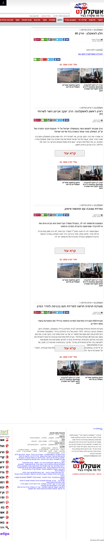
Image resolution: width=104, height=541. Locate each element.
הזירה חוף (37, 484)
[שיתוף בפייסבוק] (65, 40)
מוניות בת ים (60, 484)
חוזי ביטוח (40, 472)
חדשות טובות (51, 468)
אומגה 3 (27, 481)
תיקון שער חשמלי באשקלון (56, 469)
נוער (56, 451)
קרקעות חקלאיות (47, 487)
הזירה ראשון (29, 484)
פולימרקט (33, 472)
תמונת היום (43, 441)
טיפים (43, 459)
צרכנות (51, 434)
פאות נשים (50, 482)
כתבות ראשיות (24, 450)
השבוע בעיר (70, 20)
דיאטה (62, 466)
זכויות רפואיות (46, 477)
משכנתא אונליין (24, 474)
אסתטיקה (22, 477)
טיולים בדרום (48, 464)
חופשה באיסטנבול (58, 477)
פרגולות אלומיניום (51, 489)
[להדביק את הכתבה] (43, 60)
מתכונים (21, 464)
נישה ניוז (62, 463)
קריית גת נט (25, 487)
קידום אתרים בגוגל (58, 456)
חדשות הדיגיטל (24, 456)
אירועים (34, 441)
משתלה (43, 484)
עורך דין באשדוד (34, 487)
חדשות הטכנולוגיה (52, 463)
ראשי (100, 20)
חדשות (92, 20)
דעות (63, 450)
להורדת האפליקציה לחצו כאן (90, 54)
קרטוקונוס (27, 459)
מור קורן (50, 466)
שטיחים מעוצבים (45, 481)
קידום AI (21, 458)
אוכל (63, 434)
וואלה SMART (31, 477)
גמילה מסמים (52, 474)
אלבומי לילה (54, 441)
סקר (45, 20)
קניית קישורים (60, 454)
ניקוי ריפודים (51, 484)
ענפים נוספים (45, 448)
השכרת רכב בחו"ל (37, 454)
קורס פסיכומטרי (30, 464)
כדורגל (62, 448)
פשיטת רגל (43, 466)
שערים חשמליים (59, 459)
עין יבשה (61, 472)
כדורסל (55, 448)
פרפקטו (33, 474)
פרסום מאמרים (49, 454)
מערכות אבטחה (46, 485)
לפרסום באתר (34, 16)
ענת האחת (27, 20)
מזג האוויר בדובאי (52, 472)
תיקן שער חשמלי (59, 487)
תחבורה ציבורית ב (53, 453)
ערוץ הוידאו (86, 30)
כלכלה (44, 438)
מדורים (62, 451)
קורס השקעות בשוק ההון (37, 468)
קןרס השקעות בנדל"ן (24, 466)
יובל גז (54, 481)
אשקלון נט (98, 30)
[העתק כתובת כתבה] (52, 40)
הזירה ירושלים (57, 485)
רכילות (62, 445)
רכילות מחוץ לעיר (33, 445)
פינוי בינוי (42, 463)
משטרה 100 (60, 438)
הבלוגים (34, 450)
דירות (57, 471)
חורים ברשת (50, 458)
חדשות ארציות (35, 438)
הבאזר (28, 454)
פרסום (59, 489)
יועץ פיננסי (60, 474)
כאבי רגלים (26, 472)
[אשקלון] (87, 17)
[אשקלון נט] (98, 429)
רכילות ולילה (60, 443)
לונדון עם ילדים (20, 454)
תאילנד (43, 469)
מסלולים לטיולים (59, 464)
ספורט (52, 20)
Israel (39, 477)
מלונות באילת (59, 458)
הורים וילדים (60, 468)
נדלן (57, 434)
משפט (51, 438)
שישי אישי (43, 451)
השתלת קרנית (36, 469)
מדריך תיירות (34, 456)
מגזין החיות (41, 458)
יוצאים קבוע (36, 466)
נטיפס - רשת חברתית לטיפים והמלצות (87, 474)
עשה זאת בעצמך (45, 456)
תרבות (37, 20)
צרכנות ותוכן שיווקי (57, 433)
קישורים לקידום (41, 474)
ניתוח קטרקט (35, 459)
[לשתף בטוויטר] (59, 40)
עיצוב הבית (49, 459)
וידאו (60, 20)
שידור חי (82, 20)
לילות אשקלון (53, 445)
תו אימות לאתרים (31, 458)
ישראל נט (61, 481)
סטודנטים (57, 482)
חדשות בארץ (44, 450)
